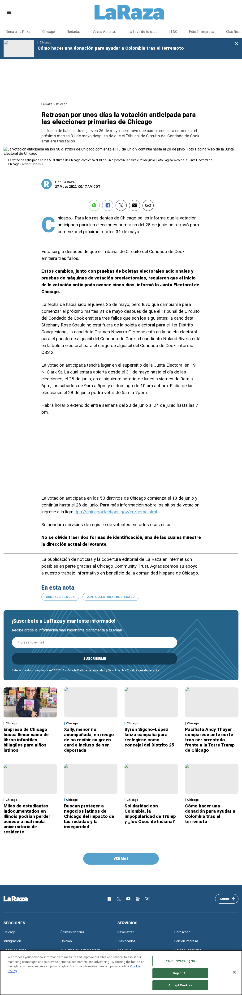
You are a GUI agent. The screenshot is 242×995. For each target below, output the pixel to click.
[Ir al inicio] (22, 899)
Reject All (180, 973)
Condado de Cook (60, 597)
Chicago (48, 32)
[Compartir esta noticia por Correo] (134, 205)
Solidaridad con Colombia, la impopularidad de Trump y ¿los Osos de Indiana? (150, 813)
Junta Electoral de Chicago (111, 597)
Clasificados (126, 941)
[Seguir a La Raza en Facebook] (109, 899)
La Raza (46, 104)
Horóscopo (182, 932)
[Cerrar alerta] (236, 44)
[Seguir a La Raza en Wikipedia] (147, 899)
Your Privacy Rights (180, 961)
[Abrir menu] (9, 12)
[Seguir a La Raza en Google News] (138, 899)
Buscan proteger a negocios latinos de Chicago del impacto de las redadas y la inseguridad (89, 816)
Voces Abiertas (105, 32)
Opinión (66, 941)
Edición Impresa (186, 941)
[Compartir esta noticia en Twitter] (121, 205)
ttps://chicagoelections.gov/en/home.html (115, 512)
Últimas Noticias (72, 932)
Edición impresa (201, 32)
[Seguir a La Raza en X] (119, 899)
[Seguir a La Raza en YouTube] (128, 899)
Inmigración (12, 941)
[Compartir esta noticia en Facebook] (107, 205)
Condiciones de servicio (143, 670)
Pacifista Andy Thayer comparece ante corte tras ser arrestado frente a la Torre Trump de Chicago (210, 740)
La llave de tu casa (143, 32)
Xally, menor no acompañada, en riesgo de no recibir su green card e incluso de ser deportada (89, 740)
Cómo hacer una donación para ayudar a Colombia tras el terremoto (111, 48)
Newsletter (125, 932)
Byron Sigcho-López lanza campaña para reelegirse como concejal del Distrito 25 (149, 737)
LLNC (173, 32)
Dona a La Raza (18, 32)
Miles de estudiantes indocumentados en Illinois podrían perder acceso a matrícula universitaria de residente (27, 819)
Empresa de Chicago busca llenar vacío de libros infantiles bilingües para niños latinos (26, 740)
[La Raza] (129, 12)
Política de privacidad (91, 670)
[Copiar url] (148, 205)
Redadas (74, 32)
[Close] (234, 972)
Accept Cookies (180, 985)
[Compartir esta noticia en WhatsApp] (94, 205)
